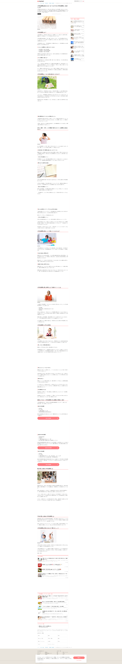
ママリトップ (39, 652)
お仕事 (63, 653)
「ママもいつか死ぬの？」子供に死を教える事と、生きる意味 (53, 606)
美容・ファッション (65, 652)
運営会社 (46, 652)
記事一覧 (38, 654)
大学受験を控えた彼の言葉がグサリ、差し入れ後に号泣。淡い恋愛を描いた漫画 (54, 612)
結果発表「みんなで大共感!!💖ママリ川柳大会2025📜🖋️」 (52, 564)
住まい (63, 654)
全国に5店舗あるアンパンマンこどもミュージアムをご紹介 (79, 59)
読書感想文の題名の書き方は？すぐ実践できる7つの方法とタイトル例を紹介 (79, 22)
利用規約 (46, 654)
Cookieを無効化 (78, 660)
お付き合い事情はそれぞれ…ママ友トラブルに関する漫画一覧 (79, 26)
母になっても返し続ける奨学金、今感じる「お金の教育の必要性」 (53, 601)
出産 (57, 654)
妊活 (57, 652)
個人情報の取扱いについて (48, 653)
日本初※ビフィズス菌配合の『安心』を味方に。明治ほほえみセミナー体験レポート (54, 574)
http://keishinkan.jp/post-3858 (43, 627)
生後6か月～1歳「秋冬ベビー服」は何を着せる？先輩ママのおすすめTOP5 (79, 47)
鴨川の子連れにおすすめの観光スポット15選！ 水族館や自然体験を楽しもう (79, 42)
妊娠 (57, 653)
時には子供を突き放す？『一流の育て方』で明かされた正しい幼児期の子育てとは (54, 617)
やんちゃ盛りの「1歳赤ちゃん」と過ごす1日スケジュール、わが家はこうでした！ (79, 38)
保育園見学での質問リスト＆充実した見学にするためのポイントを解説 (79, 55)
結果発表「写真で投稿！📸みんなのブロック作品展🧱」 (52, 569)
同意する (79, 657)
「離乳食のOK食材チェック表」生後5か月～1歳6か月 (79, 30)
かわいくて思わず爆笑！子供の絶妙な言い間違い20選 (79, 51)
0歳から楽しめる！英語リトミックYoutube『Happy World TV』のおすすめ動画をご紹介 (55, 596)
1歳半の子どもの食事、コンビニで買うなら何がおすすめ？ (79, 34)
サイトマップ (39, 653)
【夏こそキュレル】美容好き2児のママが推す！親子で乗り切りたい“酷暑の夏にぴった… (54, 559)
